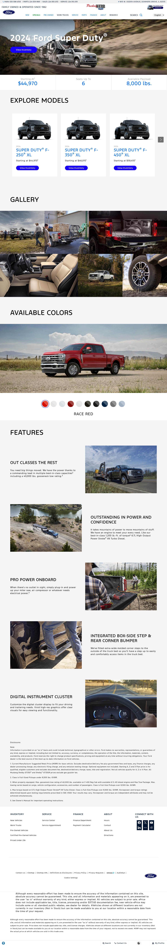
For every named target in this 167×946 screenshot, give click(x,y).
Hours (106, 820)
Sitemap (30, 873)
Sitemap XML (42, 873)
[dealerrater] (151, 827)
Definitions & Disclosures (61, 873)
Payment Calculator (82, 825)
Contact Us (20, 873)
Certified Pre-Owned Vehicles (23, 835)
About (103, 15)
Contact (107, 825)
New (27, 15)
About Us (108, 830)
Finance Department (82, 820)
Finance (93, 15)
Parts (84, 15)
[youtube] (151, 822)
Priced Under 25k (18, 840)
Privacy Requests (96, 873)
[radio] (45, 404)
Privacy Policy (80, 873)
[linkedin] (139, 827)
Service (75, 15)
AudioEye (121, 873)
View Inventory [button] (23, 49)
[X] (145, 822)
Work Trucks (15, 825)
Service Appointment (51, 825)
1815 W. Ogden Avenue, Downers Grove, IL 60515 (142, 2)
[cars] (145, 827)
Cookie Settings (71, 878)
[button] (161, 139)
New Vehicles (16, 820)
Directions (108, 835)
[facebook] (139, 822)
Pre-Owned (49, 15)
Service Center (48, 820)
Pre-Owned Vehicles (19, 830)
